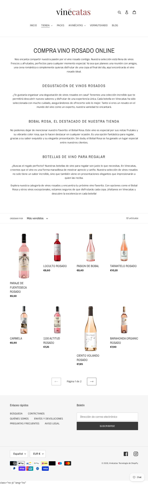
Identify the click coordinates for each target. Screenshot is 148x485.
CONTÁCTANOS (36, 413)
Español (18, 454)
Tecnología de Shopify (128, 463)
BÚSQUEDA (16, 413)
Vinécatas (113, 463)
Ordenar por (16, 218)
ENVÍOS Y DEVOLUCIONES (48, 419)
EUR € (36, 454)
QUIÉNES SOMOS (19, 419)
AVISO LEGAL (52, 423)
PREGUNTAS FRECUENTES (24, 423)
